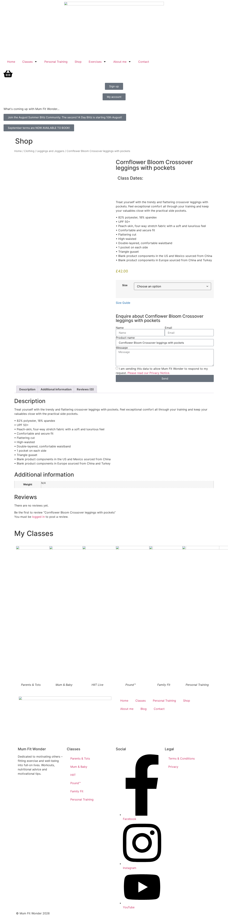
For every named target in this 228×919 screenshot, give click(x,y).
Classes (27, 61)
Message (122, 347)
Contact (143, 61)
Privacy (173, 766)
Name (120, 327)
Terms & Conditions (181, 758)
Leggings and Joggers (50, 151)
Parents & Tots (80, 758)
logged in (38, 516)
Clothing (29, 151)
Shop (78, 61)
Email (168, 327)
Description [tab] (27, 389)
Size (125, 285)
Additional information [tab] (56, 389)
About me (119, 61)
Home (11, 61)
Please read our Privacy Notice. (149, 373)
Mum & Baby (78, 766)
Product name (125, 337)
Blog (144, 709)
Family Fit (76, 791)
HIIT (73, 775)
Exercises (95, 61)
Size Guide (123, 302)
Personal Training (56, 61)
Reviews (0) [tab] (85, 389)
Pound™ (75, 783)
